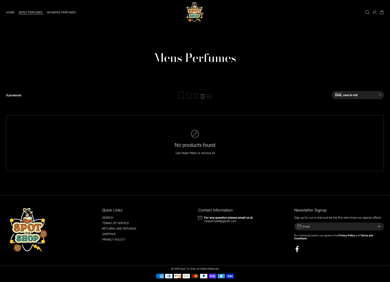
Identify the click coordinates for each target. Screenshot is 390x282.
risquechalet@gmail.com (220, 221)
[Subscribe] (379, 226)
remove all (208, 153)
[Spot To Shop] (195, 12)
